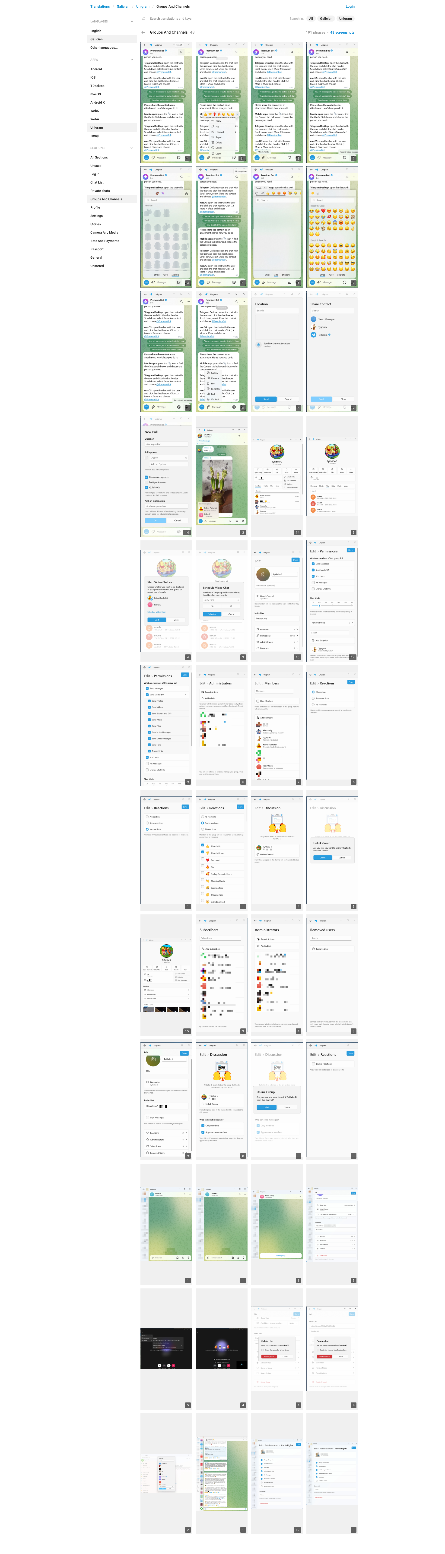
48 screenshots (342, 32)
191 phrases (315, 32)
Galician (123, 6)
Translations (100, 6)
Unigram (142, 6)
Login (350, 6)
